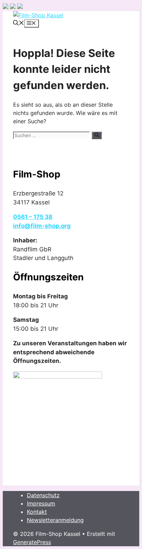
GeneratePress (32, 542)
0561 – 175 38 (32, 216)
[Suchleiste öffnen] (18, 23)
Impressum (41, 503)
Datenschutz (43, 495)
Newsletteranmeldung (55, 520)
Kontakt (37, 511)
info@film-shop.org (42, 225)
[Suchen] (97, 135)
